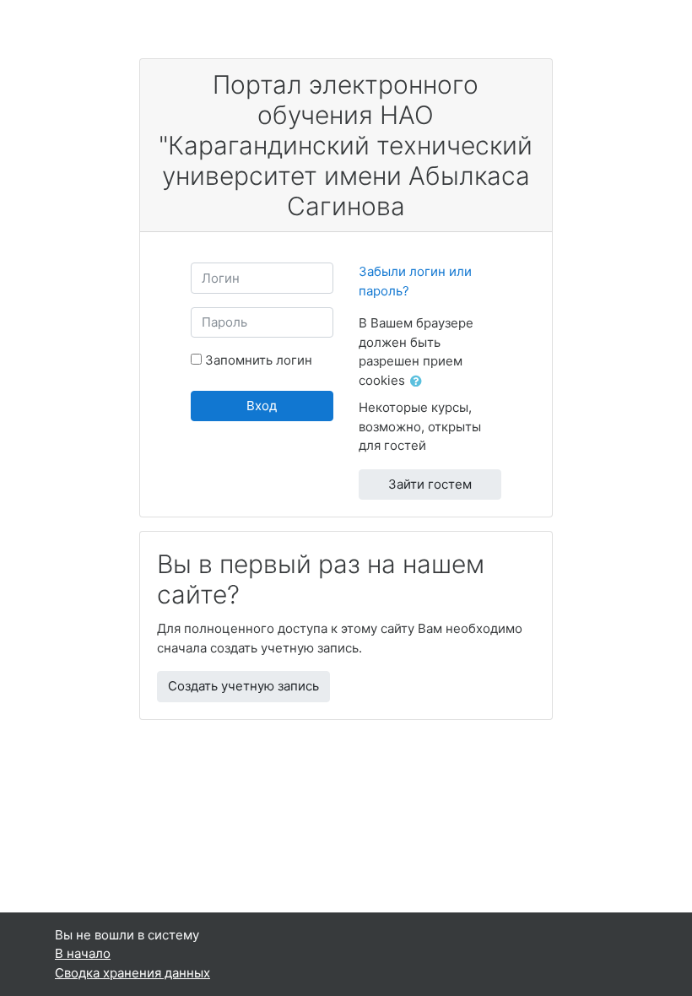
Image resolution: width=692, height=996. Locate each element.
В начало (83, 953)
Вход (261, 406)
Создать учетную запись (243, 686)
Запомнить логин (258, 360)
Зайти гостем (430, 484)
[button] (419, 381)
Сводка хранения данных (132, 973)
